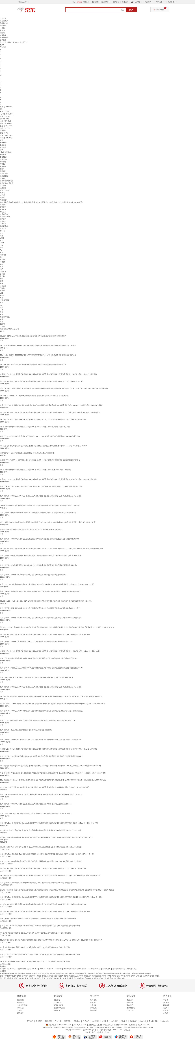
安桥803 (50, 969)
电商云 (90, 978)
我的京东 (104, 2)
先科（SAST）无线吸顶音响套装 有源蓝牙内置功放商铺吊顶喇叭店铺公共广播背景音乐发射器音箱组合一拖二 (39, 513)
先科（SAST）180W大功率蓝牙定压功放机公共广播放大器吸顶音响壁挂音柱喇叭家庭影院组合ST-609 (36, 642)
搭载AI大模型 (4, 300)
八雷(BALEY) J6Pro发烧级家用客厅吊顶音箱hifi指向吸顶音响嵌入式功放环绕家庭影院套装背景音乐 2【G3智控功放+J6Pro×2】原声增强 (48, 749)
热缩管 (152, 976)
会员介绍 (20, 1002)
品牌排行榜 (4, 23)
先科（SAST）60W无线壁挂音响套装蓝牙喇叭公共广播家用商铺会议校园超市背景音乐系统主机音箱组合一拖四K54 (41, 794)
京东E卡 (166, 1008)
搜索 (131, 9)
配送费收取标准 (59, 1008)
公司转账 (93, 1010)
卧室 (1, 267)
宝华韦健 (3, 131)
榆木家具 (25, 976)
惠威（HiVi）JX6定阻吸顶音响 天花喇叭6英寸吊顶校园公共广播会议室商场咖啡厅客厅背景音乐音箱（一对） (38, 720)
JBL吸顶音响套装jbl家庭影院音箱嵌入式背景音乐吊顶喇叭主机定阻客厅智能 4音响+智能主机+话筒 (35, 427)
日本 (1, 310)
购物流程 (20, 1000)
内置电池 (3, 255)
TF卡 (1, 298)
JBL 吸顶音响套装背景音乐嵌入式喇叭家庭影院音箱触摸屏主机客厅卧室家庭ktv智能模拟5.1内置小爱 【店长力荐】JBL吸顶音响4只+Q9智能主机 (51, 696)
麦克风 (2, 164)
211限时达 (57, 1002)
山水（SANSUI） (6, 121)
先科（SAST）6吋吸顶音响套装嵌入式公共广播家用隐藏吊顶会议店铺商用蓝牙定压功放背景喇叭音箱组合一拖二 (40, 608)
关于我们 (30, 1021)
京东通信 (166, 1010)
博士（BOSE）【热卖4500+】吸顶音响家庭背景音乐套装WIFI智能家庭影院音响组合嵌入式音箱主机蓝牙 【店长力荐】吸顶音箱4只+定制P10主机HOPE (54, 388)
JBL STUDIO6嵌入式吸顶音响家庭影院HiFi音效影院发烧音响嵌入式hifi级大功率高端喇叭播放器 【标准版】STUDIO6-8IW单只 (44, 787)
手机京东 (136, 2)
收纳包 (2, 30)
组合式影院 (4, 174)
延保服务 (166, 1005)
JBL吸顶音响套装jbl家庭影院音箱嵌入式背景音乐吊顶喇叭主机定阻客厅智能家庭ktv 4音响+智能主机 (35, 470)
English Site (153, 1021)
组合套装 (3, 188)
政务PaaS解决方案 (123, 976)
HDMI (2, 243)
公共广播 (3, 271)
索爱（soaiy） (5, 111)
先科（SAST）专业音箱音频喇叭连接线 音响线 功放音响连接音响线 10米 (26, 730)
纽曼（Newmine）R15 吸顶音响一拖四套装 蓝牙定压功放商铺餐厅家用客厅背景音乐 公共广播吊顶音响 (36, 677)
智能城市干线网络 (35, 976)
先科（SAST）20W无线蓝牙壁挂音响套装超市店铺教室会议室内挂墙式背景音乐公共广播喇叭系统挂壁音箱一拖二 (40, 591)
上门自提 (57, 1000)
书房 (1, 269)
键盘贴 (2, 33)
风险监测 (124, 1021)
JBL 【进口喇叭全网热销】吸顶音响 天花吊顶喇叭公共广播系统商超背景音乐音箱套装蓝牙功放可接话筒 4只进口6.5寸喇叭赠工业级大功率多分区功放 (53, 780)
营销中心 (77, 1021)
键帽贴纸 (3, 35)
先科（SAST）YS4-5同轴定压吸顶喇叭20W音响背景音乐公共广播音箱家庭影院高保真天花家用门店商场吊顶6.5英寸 (41, 486)
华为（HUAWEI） (6, 123)
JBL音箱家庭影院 (94, 969)
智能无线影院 (5, 190)
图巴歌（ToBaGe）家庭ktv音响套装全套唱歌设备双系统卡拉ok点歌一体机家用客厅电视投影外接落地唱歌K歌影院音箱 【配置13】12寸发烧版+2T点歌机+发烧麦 (57, 627)
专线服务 (97, 978)
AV (1, 250)
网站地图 (11, 976)
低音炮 (2, 178)
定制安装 (3, 186)
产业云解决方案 (7, 978)
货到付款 (93, 1000)
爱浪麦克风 (106, 969)
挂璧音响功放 (21, 969)
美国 (1, 312)
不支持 (2, 262)
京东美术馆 (4, 37)
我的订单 (95, 2)
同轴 (1, 248)
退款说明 (130, 1005)
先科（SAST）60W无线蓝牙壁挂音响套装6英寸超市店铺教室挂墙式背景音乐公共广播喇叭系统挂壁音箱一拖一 (39, 565)
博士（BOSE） (5, 128)
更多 (1, 140)
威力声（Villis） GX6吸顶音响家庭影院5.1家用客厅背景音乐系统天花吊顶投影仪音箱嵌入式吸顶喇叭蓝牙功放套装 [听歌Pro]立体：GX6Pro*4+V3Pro (52, 704)
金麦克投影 (82, 969)
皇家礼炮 (70, 978)
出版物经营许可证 (81, 1027)
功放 (1, 150)
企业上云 (45, 978)
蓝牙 (1, 236)
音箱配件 (3, 209)
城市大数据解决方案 (99, 976)
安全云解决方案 (119, 978)
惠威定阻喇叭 (132, 969)
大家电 (19, 1010)
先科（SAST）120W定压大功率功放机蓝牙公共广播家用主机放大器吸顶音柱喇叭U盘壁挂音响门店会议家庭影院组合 (41, 711)
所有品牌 (3, 47)
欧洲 (1, 314)
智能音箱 (3, 207)
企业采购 (125, 2)
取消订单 (130, 1010)
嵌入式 (2, 195)
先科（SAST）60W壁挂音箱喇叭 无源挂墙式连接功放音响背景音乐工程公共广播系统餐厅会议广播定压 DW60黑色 (40, 556)
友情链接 (95, 1021)
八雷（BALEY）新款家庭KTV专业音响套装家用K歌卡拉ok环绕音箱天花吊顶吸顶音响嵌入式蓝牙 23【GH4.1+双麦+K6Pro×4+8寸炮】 (47, 584)
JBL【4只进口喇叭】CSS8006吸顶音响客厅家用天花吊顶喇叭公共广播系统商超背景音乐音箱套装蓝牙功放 (38, 355)
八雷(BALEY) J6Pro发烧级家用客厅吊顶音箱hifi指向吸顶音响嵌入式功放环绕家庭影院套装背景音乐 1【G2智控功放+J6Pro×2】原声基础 (48, 374)
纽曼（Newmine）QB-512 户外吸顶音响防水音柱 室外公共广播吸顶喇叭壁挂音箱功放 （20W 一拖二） (36, 813)
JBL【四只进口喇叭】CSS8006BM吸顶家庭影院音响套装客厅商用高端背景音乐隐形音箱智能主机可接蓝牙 (38, 345)
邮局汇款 (93, 1008)
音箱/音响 (3, 159)
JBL (1, 109)
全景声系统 (4, 214)
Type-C (2, 231)
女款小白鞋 (4, 976)
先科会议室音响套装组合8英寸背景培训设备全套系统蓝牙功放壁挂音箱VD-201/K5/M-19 (31, 529)
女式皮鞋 (30, 978)
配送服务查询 (58, 1005)
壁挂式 (2, 197)
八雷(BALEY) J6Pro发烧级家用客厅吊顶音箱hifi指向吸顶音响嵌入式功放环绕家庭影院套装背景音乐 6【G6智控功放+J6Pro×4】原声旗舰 (48, 479)
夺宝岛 (165, 1000)
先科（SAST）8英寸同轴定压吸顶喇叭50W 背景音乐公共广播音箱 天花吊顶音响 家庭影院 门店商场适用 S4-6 (38, 658)
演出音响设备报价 (70, 969)
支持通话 (3, 260)
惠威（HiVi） (4, 133)
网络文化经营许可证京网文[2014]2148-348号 (106, 1027)
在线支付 (93, 1002)
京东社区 (114, 1021)
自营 (1, 341)
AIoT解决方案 (111, 976)
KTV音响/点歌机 (5, 152)
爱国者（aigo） (5, 119)
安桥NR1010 (33, 969)
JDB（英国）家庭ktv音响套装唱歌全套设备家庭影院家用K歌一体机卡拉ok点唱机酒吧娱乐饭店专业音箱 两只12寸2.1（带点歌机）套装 (47, 522)
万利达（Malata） (6, 138)
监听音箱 (3, 219)
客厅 (1, 264)
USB (1, 245)
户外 (1, 279)
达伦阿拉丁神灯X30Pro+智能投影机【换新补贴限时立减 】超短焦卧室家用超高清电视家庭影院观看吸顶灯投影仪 (40, 460)
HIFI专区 (3, 154)
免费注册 (86, 2)
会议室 (2, 274)
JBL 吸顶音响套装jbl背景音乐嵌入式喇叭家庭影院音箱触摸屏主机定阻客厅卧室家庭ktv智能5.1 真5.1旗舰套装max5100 (42, 381)
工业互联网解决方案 (81, 978)
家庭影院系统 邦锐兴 (7, 969)
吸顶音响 (3, 145)
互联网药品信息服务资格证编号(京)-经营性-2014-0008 (107, 1025)
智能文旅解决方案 (106, 978)
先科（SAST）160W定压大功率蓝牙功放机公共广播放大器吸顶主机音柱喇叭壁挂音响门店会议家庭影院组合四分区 (41, 618)
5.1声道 (2, 326)
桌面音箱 (3, 205)
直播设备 (3, 166)
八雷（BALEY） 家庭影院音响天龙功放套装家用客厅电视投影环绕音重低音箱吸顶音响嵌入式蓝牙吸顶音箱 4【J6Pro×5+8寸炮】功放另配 (49, 823)
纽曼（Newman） (6, 135)
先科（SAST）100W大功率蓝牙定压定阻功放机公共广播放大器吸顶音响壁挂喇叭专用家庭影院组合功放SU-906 (39, 539)
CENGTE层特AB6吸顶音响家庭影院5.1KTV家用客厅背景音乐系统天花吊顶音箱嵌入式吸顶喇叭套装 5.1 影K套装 (40, 505)
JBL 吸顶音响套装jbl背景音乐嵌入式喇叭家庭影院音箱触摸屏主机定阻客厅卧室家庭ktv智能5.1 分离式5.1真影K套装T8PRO (43, 446)
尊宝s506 (58, 969)
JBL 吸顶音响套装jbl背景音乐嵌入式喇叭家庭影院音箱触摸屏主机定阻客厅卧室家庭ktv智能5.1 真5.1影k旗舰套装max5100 (43, 419)
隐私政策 (133, 1021)
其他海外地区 (5, 317)
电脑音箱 (3, 228)
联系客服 (20, 1013)
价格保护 (130, 1002)
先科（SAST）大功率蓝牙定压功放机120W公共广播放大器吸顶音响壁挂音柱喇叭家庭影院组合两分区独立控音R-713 (41, 668)
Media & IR (165, 1021)
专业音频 (3, 162)
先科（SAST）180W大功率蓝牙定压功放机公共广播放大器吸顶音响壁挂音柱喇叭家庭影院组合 (33, 575)
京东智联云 (37, 978)
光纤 (1, 233)
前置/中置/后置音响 (7, 181)
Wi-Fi (2, 238)
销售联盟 (105, 1021)
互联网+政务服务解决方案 (140, 976)
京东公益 (143, 1021)
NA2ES (42, 969)
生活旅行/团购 (22, 1005)
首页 (1, 42)
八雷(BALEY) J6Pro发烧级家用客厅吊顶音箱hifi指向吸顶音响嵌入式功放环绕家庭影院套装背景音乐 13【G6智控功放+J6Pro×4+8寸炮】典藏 (49, 651)
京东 (35, 11)
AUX (1, 240)
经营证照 (127, 1030)
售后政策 (130, 1000)
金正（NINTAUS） (6, 126)
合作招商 (58, 1021)
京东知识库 (4, 21)
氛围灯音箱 (4, 226)
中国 (1, 307)
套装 (1, 319)
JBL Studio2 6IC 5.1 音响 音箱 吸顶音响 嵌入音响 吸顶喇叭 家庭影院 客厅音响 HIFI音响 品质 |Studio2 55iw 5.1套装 (40, 830)
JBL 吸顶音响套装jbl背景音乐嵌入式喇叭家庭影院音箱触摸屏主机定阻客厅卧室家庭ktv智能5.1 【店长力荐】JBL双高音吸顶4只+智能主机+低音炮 (51, 548)
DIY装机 (166, 1002)
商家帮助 (67, 1021)
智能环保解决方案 (20, 978)
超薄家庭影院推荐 (118, 969)
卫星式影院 (4, 176)
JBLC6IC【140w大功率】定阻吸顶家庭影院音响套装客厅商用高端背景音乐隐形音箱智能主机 (33, 336)
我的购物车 (160, 10)
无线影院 (3, 171)
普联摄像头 (4, 26)
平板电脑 (18, 976)
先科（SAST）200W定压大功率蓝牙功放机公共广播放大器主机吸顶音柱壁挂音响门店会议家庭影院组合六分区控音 (41, 687)
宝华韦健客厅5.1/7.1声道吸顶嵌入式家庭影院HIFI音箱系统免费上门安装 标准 (27, 453)
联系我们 (39, 1021)
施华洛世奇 (59, 976)
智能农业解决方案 (55, 978)
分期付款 (93, 1005)
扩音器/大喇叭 (5, 217)
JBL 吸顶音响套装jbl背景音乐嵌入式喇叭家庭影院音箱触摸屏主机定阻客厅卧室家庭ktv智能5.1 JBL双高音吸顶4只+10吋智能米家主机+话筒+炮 (50, 766)
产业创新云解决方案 (76, 976)
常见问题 (20, 1008)
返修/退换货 (131, 1008)
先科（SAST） (5, 116)
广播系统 (3, 224)
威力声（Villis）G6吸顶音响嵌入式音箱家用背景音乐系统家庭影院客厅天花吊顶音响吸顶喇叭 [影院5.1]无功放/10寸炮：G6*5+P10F (46, 837)
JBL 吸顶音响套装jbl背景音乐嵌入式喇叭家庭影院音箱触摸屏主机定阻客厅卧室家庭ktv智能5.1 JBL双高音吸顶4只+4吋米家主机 (45, 634)
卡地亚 (44, 976)
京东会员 (116, 2)
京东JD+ (166, 1013)
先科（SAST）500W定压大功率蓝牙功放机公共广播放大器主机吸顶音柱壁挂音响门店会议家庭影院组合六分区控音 (41, 496)
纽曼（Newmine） (6, 107)
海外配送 (57, 1010)
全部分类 (3, 18)
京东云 (107, 1032)
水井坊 (66, 976)
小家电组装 (51, 976)
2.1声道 (2, 324)
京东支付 (100, 1032)
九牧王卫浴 (88, 976)
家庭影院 (8, 42)
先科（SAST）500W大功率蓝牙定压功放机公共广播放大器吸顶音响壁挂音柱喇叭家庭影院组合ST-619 (36, 804)
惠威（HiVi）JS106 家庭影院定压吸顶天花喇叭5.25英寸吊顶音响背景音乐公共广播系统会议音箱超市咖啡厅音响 (40, 436)
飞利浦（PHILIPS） (7, 114)
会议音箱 (3, 221)
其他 (1, 252)
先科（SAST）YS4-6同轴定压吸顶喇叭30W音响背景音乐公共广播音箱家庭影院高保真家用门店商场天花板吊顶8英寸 (41, 756)
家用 (1, 281)
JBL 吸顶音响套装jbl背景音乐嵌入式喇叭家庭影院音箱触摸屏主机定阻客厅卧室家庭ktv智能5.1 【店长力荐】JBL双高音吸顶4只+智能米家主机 (50, 412)
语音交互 (3, 286)
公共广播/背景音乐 (6, 183)
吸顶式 (2, 193)
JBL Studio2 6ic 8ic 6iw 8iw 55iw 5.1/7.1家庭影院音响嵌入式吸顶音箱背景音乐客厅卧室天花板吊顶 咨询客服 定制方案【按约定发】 (46, 601)
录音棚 (2, 276)
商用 (1, 283)
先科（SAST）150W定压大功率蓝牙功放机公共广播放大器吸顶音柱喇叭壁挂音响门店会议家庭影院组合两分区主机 (41, 739)
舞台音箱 (3, 212)
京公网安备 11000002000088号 (60, 1025)
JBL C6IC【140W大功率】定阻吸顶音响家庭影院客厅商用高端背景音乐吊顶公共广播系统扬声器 (34, 396)
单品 (1, 322)
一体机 (2, 28)
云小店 (64, 978)
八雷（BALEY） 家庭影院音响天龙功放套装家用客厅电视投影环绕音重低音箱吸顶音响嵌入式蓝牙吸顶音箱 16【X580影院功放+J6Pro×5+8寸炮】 (51, 405)
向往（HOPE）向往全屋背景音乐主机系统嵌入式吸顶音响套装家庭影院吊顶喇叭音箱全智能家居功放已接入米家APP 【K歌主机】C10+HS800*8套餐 (53, 773)
